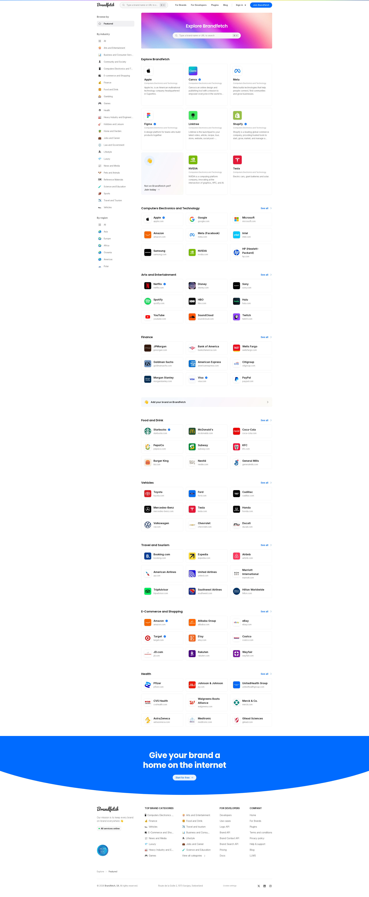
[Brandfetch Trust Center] (102, 850)
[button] (241, 5)
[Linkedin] (264, 886)
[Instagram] (270, 886)
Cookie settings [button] (230, 886)
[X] (259, 886)
